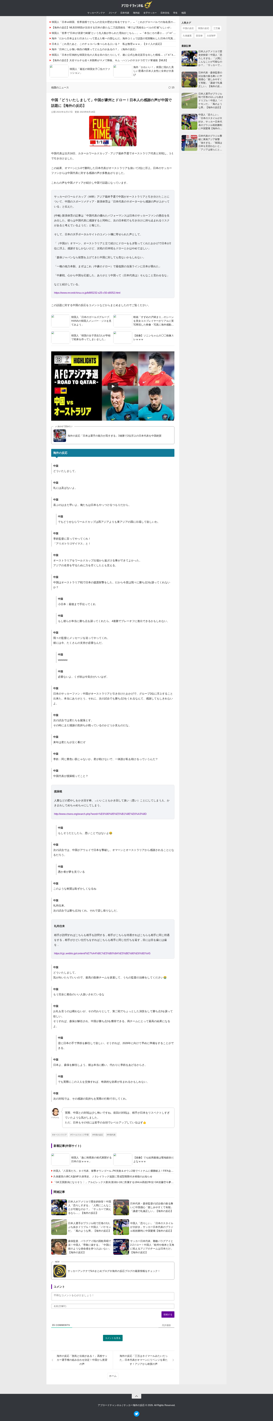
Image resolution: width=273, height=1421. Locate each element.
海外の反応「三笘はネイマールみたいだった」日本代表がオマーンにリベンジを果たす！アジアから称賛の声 (144, 1360)
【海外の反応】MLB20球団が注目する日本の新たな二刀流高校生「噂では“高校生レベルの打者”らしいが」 (112, 27)
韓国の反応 (203, 28)
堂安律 (199, 35)
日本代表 (124, 13)
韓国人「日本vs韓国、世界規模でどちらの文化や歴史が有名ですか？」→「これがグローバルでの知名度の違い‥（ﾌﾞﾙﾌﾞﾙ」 (122, 22)
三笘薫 (216, 28)
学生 (175, 13)
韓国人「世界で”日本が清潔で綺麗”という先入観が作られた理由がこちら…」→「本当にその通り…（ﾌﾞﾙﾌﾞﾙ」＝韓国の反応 (122, 33)
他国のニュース (60, 87)
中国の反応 (188, 28)
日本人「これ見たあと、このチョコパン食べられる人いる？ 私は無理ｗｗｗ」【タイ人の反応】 (107, 44)
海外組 (136, 13)
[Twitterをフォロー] (136, 1415)
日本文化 (165, 13)
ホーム (113, 1376)
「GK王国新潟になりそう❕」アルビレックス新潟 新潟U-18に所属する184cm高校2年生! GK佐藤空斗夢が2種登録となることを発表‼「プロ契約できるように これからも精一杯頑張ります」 (113, 1182)
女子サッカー (150, 13)
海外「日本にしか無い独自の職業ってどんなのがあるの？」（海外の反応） (95, 49)
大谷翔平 (211, 35)
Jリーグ (113, 13)
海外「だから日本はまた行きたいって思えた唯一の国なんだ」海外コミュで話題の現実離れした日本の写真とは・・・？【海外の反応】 (129, 38)
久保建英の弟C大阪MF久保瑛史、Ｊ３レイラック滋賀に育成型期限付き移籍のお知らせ (102, 1176)
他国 (183, 13)
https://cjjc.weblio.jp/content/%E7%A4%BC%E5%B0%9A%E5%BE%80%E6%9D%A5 (102, 953)
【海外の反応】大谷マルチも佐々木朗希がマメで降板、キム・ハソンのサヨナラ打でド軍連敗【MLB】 (110, 60)
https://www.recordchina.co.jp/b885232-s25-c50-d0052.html (87, 292)
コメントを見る (113, 1338)
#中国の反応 (97, 1135)
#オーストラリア (59, 1135)
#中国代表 (111, 1135)
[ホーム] (136, 5)
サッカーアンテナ (96, 13)
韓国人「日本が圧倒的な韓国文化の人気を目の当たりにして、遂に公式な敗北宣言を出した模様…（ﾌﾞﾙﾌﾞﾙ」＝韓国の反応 (121, 54)
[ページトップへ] (136, 1396)
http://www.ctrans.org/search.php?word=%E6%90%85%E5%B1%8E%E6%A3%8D (100, 814)
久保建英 (187, 35)
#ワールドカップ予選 (79, 1135)
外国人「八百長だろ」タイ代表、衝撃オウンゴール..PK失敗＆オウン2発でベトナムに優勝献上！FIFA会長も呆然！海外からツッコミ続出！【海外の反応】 (113, 1170)
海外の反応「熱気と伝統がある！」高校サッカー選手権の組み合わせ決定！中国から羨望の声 (82, 1360)
